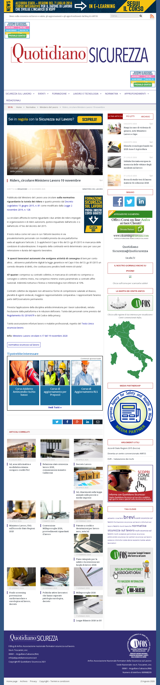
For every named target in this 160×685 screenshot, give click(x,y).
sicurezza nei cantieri (126, 537)
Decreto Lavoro (83, 464)
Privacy (33, 681)
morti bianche (125, 526)
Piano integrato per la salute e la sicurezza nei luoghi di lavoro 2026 (88, 562)
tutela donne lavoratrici (131, 540)
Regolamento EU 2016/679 (20, 315)
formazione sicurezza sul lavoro (127, 522)
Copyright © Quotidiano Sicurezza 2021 (27, 661)
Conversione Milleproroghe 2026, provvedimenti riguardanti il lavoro (56, 530)
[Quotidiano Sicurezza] (80, 55)
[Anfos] (130, 595)
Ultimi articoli (115, 116)
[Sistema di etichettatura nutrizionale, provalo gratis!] (17, 37)
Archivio (145, 116)
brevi (129, 517)
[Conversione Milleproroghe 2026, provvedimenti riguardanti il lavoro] (54, 509)
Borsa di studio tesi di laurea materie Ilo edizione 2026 (137, 181)
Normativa (111, 93)
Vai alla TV (130, 257)
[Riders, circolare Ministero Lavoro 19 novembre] (55, 152)
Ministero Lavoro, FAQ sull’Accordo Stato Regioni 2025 (22, 528)
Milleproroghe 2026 (86, 592)
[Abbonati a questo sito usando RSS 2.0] (152, 16)
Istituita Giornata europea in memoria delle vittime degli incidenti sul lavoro (137, 164)
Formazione (59, 93)
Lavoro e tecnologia (85, 93)
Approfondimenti (135, 93)
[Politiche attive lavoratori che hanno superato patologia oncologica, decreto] (54, 576)
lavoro (116, 526)
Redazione (22, 189)
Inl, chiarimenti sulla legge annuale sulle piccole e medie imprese (89, 495)
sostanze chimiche (115, 540)
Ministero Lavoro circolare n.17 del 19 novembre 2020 (40, 335)
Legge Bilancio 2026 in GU (89, 620)
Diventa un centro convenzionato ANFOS (127, 453)
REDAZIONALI (13, 100)
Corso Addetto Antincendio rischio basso (24, 391)
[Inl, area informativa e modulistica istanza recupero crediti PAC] (21, 448)
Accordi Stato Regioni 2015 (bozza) (124, 448)
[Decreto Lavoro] (88, 448)
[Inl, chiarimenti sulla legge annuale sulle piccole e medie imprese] (88, 476)
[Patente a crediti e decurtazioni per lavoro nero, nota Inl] (88, 509)
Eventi (41, 93)
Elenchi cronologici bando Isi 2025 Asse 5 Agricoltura (138, 147)
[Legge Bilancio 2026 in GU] (88, 604)
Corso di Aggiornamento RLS (86, 390)
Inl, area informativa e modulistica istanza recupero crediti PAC (20, 467)
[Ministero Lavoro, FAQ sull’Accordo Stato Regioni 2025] (21, 509)
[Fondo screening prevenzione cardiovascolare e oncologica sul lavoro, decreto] (21, 576)
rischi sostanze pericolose (125, 534)
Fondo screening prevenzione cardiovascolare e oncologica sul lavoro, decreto (20, 598)
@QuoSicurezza (137, 251)
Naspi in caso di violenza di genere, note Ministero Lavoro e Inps (137, 130)
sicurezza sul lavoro (143, 537)
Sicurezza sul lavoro (18, 93)
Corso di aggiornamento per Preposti (55, 391)
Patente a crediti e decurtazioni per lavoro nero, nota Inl (87, 528)
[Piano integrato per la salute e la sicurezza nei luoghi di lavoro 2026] (88, 543)
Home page (12, 681)
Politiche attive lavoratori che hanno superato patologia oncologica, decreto (55, 597)
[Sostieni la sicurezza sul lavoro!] (130, 501)
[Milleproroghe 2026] (88, 576)
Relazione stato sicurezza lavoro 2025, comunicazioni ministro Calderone (55, 468)
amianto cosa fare (115, 518)
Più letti (130, 116)
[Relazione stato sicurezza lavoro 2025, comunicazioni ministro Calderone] (54, 448)
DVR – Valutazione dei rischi (121, 459)
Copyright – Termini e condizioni (54, 681)
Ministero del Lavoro (92, 189)
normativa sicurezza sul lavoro (23, 344)
